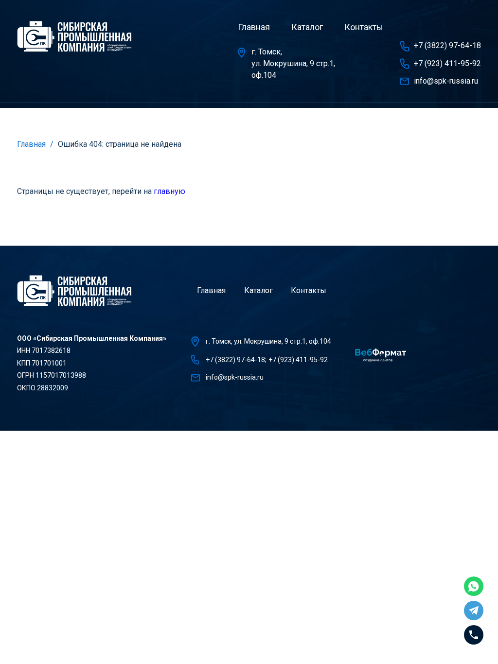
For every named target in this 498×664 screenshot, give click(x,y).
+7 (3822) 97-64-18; (236, 360)
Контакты (363, 27)
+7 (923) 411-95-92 (447, 63)
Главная (254, 27)
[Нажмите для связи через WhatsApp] (473, 586)
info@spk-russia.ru (446, 81)
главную (169, 191)
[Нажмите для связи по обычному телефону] (473, 635)
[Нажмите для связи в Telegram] (473, 610)
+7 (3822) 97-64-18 (447, 45)
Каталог (307, 27)
